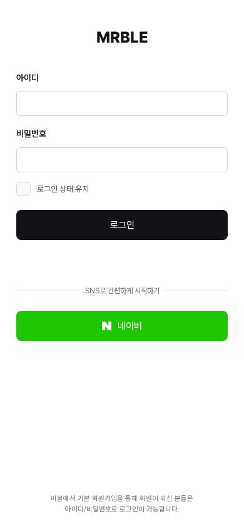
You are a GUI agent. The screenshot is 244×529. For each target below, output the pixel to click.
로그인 (122, 225)
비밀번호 (31, 133)
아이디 (27, 78)
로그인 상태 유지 (63, 189)
